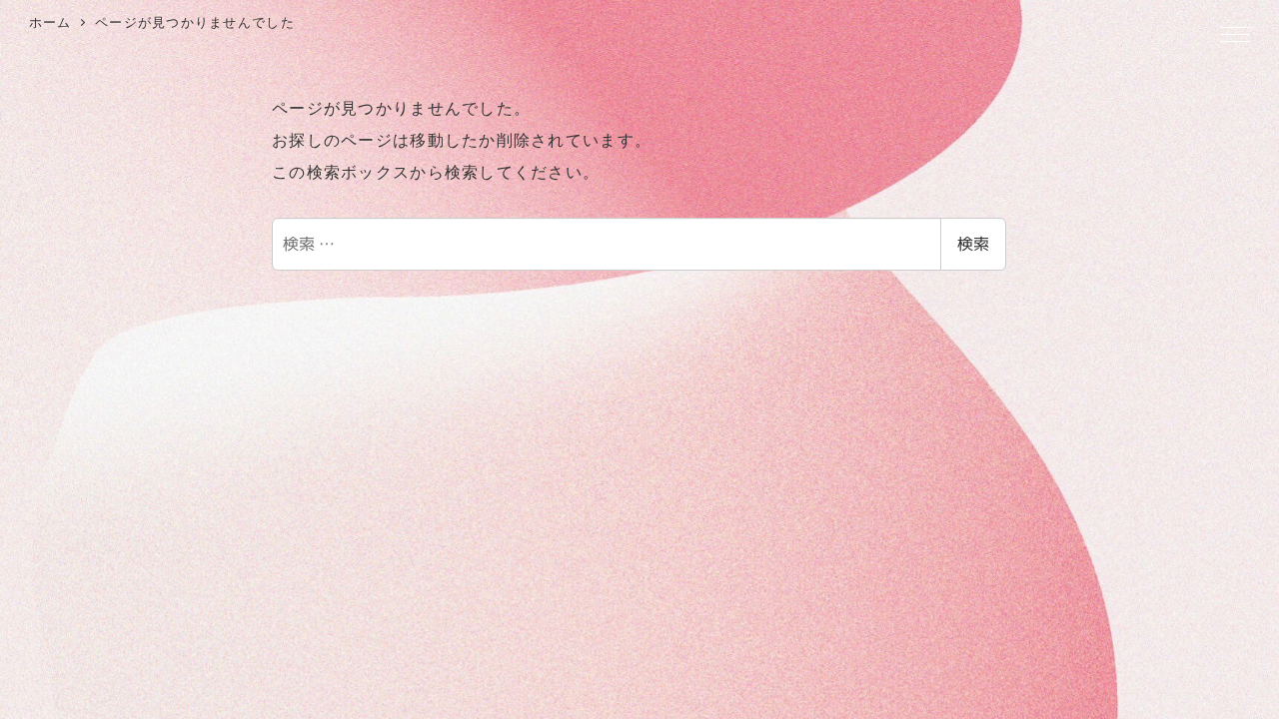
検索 (973, 244)
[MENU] (1235, 36)
